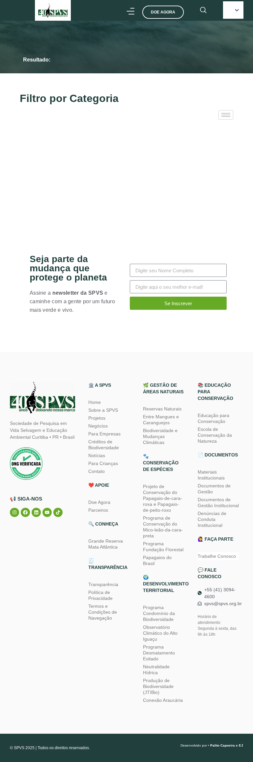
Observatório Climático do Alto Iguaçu (160, 633)
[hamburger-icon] (225, 115)
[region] (85, 700)
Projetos (96, 418)
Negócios (98, 426)
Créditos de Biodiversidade (103, 444)
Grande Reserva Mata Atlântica (105, 544)
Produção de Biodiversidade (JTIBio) (158, 686)
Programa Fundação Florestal (163, 546)
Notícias (96, 455)
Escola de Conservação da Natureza (215, 435)
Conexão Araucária (163, 700)
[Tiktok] (58, 512)
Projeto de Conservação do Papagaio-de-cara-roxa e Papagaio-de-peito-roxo (162, 498)
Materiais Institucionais (211, 474)
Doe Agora (99, 502)
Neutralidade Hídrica (156, 669)
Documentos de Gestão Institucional (218, 502)
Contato (96, 471)
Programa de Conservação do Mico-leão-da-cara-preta (163, 526)
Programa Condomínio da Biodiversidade (159, 613)
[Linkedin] (36, 512)
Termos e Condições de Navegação (102, 612)
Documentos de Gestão (214, 488)
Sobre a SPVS (103, 410)
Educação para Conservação (213, 418)
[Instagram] (14, 512)
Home (94, 402)
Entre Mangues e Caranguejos (161, 419)
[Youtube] (47, 512)
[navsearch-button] (203, 10)
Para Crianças (103, 463)
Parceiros (98, 510)
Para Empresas (104, 433)
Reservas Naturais (162, 408)
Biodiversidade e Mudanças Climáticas (160, 436)
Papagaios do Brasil (157, 560)
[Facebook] (25, 512)
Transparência (103, 584)
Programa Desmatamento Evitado (159, 652)
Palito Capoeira (222, 745)
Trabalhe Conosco (217, 556)
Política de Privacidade (100, 595)
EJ (241, 745)
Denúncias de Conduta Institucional (212, 519)
